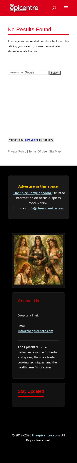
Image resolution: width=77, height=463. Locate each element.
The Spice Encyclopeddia (32, 193)
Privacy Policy (17, 151)
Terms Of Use (38, 151)
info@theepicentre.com (45, 208)
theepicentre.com (46, 435)
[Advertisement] (37, 105)
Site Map (55, 151)
